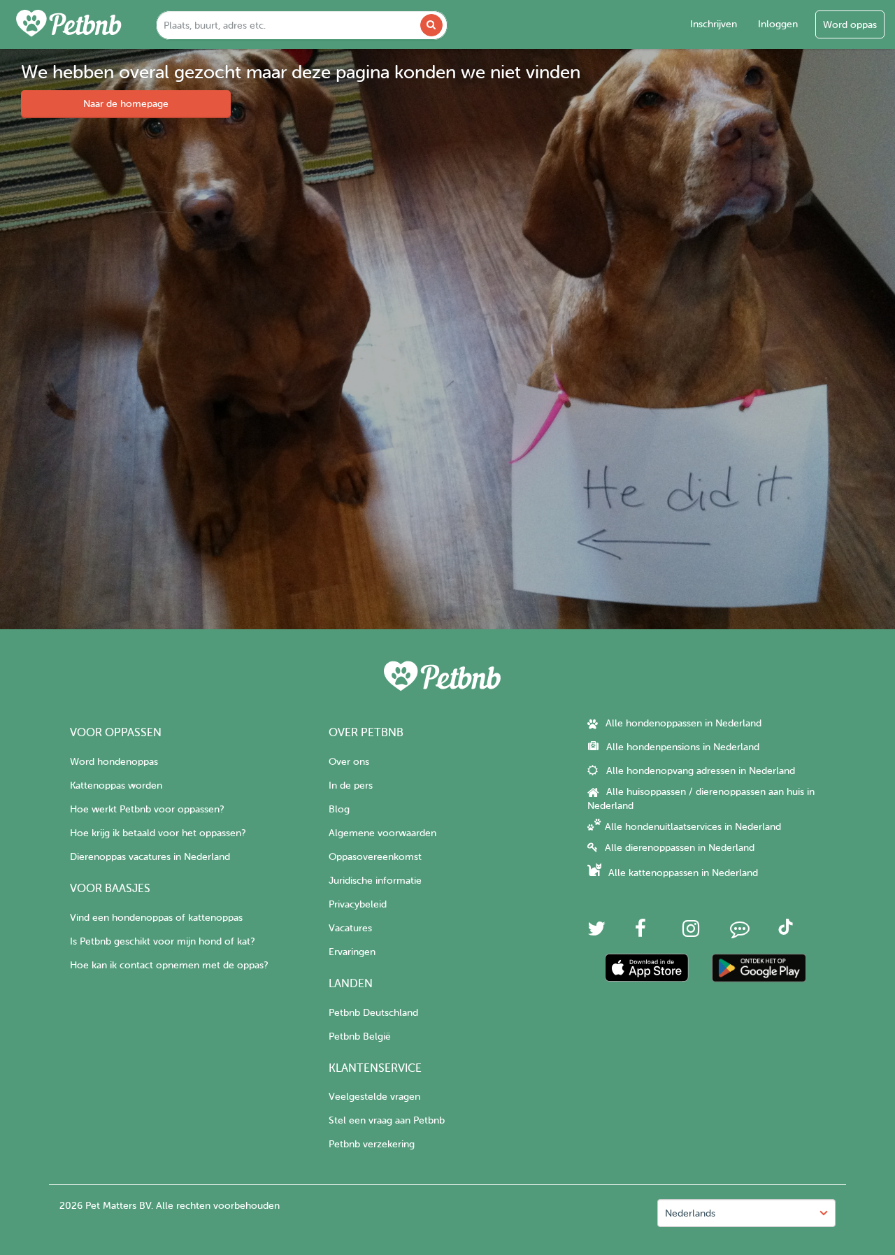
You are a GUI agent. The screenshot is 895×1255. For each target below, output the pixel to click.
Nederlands (690, 1213)
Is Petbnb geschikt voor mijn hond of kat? (162, 941)
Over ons (349, 761)
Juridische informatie (375, 880)
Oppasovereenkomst (375, 857)
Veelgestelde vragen (374, 1096)
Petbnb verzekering (372, 1144)
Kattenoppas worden (116, 785)
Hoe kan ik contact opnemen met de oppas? (169, 965)
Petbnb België (360, 1036)
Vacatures (350, 928)
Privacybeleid (358, 904)
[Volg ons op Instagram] (690, 932)
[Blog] (740, 932)
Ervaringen (352, 952)
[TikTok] (786, 931)
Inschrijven (713, 24)
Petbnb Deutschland (373, 1012)
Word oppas (850, 25)
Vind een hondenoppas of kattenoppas (156, 917)
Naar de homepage (126, 104)
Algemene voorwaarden (382, 833)
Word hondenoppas (114, 761)
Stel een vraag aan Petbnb (387, 1120)
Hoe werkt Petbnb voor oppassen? (147, 809)
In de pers (351, 785)
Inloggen (778, 24)
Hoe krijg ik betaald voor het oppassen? (157, 833)
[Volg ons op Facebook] (640, 932)
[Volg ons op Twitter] (596, 932)
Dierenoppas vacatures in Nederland (150, 857)
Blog (339, 809)
